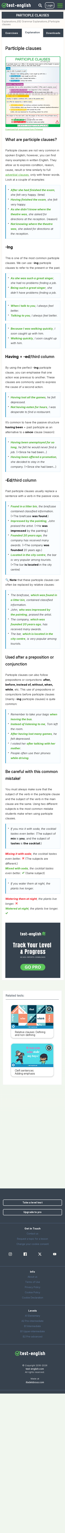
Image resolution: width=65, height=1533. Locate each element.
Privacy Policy (32, 1287)
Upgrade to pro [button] (33, 1212)
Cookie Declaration (32, 1297)
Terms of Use (32, 1281)
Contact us (32, 1233)
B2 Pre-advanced (32, 1336)
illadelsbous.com (35, 1382)
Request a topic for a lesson (32, 1238)
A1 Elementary (32, 1315)
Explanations (9, 21)
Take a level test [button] (32, 1202)
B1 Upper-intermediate (32, 1331)
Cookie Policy (32, 1292)
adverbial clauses (17, 174)
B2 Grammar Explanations (32, 21)
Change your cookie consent (32, 1244)
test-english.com (35, 1368)
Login (49, 5)
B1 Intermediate (32, 1326)
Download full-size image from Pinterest (24, 129)
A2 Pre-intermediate (33, 1320)
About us (32, 1276)
